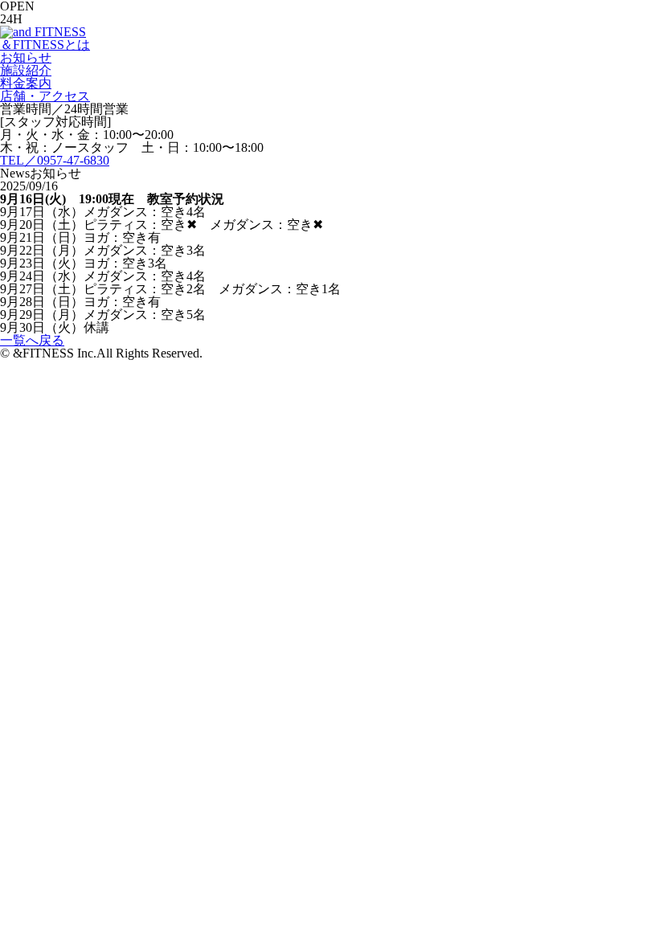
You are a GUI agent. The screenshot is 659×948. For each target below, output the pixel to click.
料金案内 (25, 83)
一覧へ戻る (32, 340)
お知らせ (25, 57)
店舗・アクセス (45, 96)
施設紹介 (25, 70)
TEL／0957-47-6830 (54, 160)
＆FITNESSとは (45, 44)
